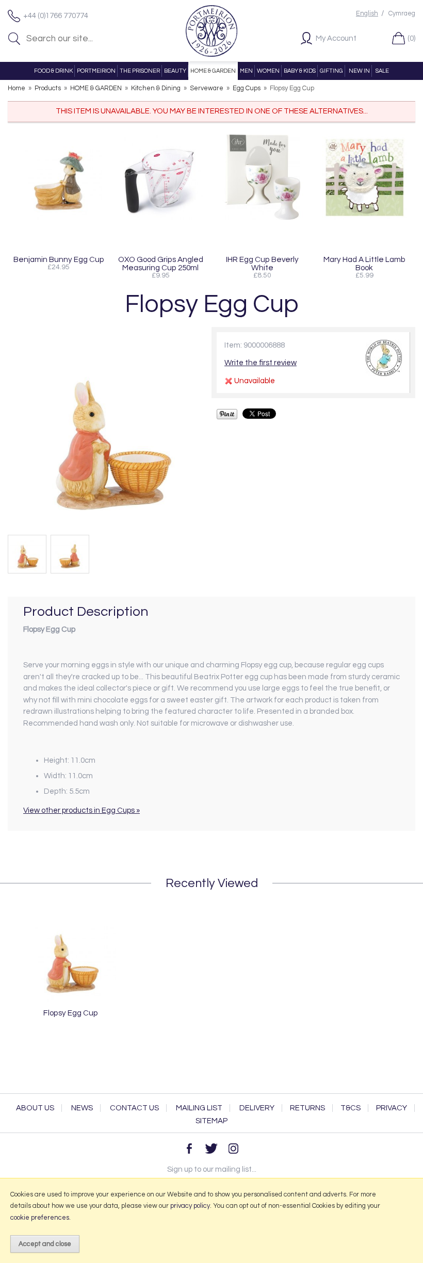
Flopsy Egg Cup (70, 1013)
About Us (35, 1108)
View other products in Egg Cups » (81, 810)
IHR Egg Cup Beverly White (262, 263)
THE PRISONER (140, 71)
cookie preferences (39, 1217)
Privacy (391, 1108)
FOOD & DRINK (53, 71)
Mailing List (199, 1108)
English (367, 13)
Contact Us (134, 1108)
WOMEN (268, 71)
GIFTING (331, 71)
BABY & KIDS (300, 71)
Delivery (256, 1108)
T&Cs (350, 1108)
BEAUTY (175, 71)
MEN (246, 71)
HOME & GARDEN (213, 71)
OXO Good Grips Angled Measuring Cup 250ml (160, 263)
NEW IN (359, 71)
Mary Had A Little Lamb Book (364, 263)
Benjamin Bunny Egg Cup (58, 259)
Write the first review (260, 363)
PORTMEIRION (96, 71)
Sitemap (211, 1121)
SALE (382, 71)
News (82, 1108)
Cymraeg (401, 13)
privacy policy (190, 1205)
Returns (307, 1108)
